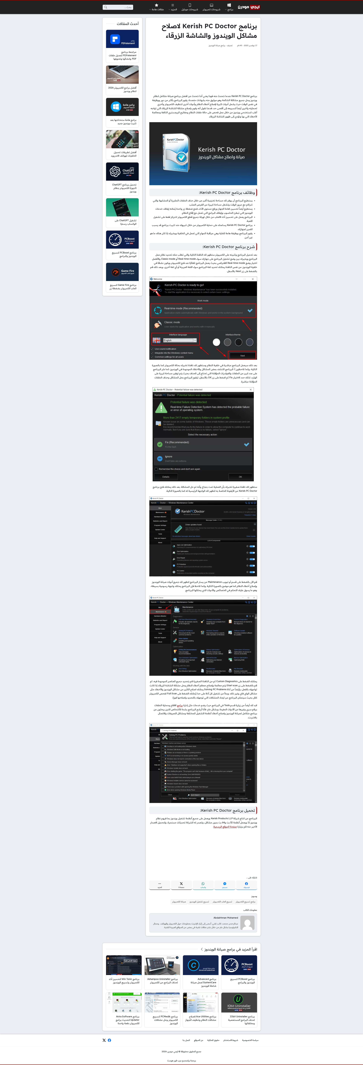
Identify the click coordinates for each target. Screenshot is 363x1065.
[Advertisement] (203, 71)
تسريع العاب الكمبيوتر (222, 901)
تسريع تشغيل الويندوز (199, 901)
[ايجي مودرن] (249, 7)
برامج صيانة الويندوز (217, 45)
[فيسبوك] (109, 1040)
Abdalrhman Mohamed (226, 917)
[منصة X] (104, 1040)
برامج (180, 705)
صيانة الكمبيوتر (179, 901)
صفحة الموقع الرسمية (225, 826)
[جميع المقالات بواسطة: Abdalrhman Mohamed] (247, 922)
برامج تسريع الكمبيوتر (245, 901)
